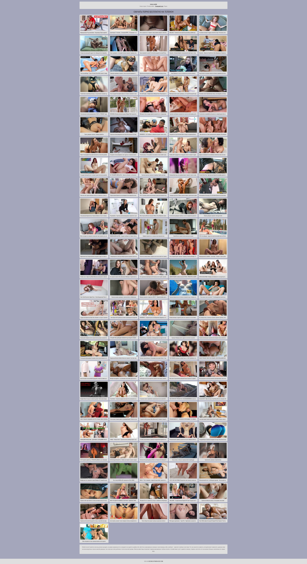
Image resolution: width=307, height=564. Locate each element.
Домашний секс (159, 6)
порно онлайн (153, 4)
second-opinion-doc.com (155, 561)
